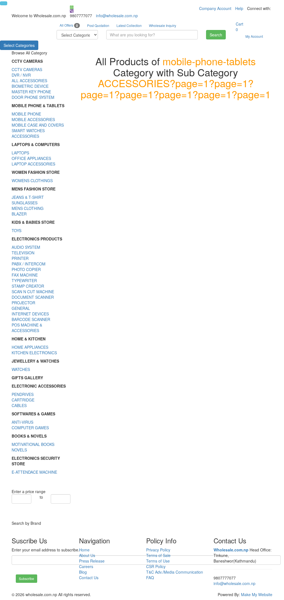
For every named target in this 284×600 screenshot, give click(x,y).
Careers (86, 566)
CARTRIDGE (23, 400)
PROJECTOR (23, 302)
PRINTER (20, 258)
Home (84, 550)
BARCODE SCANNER (31, 319)
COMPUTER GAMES (30, 427)
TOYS (16, 230)
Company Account (215, 8)
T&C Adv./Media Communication (174, 572)
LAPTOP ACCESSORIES (33, 164)
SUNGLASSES (24, 202)
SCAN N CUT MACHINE (33, 291)
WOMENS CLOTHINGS (32, 180)
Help (239, 8)
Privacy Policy (158, 550)
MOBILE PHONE (26, 114)
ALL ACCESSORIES (29, 80)
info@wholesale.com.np (117, 15)
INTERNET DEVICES (30, 314)
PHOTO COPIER (26, 269)
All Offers (69, 25)
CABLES (19, 405)
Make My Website (256, 594)
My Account (254, 36)
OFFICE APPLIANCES (31, 158)
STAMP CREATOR (28, 286)
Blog (83, 572)
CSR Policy (156, 566)
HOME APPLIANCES (30, 347)
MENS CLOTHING (28, 208)
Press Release (92, 561)
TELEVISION (23, 252)
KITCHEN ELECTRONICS (34, 352)
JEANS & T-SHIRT (28, 197)
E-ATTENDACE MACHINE (34, 472)
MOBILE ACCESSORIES (33, 119)
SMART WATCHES (28, 130)
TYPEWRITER (24, 280)
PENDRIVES (23, 394)
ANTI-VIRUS (22, 422)
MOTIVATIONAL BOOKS (33, 444)
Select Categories (19, 45)
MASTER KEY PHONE (31, 91)
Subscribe (26, 578)
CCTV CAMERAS (27, 69)
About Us (87, 555)
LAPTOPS (20, 152)
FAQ (150, 577)
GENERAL (21, 308)
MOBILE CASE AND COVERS (38, 125)
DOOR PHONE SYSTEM (33, 97)
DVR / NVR (21, 75)
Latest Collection (129, 25)
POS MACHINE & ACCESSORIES (27, 327)
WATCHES (21, 369)
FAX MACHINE (25, 275)
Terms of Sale (158, 555)
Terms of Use (158, 561)
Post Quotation (98, 25)
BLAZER (19, 214)
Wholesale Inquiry (162, 25)
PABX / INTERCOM (28, 264)
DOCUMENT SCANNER (33, 297)
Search (216, 34)
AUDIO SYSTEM (26, 247)
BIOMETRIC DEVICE (30, 86)
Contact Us (88, 577)
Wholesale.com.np (231, 550)
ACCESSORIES (25, 136)
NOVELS (19, 450)
